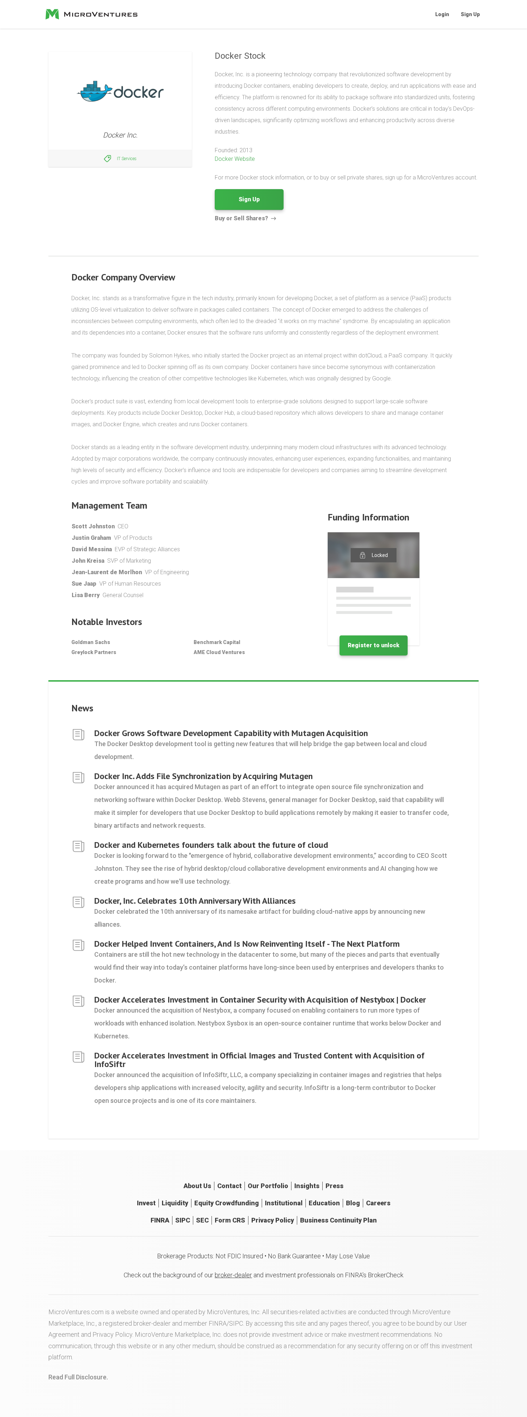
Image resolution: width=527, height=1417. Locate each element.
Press (334, 1186)
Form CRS (230, 1220)
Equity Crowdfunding (226, 1203)
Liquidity (175, 1203)
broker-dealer (233, 1275)
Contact (229, 1186)
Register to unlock (373, 645)
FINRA (160, 1220)
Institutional (284, 1203)
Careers (378, 1203)
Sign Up (470, 14)
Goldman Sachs (90, 642)
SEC (202, 1220)
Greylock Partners (93, 652)
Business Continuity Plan (338, 1220)
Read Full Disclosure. (78, 1377)
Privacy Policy (272, 1220)
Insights (306, 1186)
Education (324, 1203)
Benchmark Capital (217, 642)
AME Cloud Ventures (219, 652)
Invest (146, 1203)
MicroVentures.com (76, 1312)
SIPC (182, 1220)
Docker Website (235, 158)
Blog (353, 1203)
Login (442, 14)
